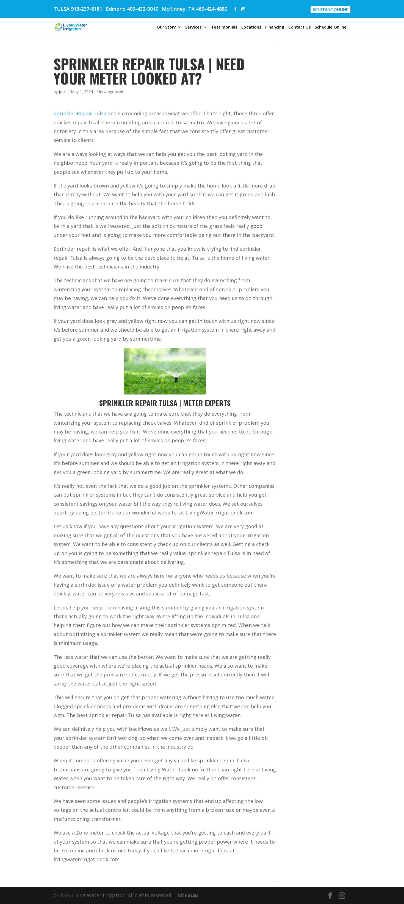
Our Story (166, 27)
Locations (251, 27)
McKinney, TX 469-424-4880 (194, 8)
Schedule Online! (331, 27)
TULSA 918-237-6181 (78, 8)
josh (63, 91)
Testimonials (224, 27)
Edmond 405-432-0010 (132, 8)
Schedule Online (330, 9)
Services (193, 27)
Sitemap (188, 895)
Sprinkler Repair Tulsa (80, 113)
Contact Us (299, 27)
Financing (274, 27)
